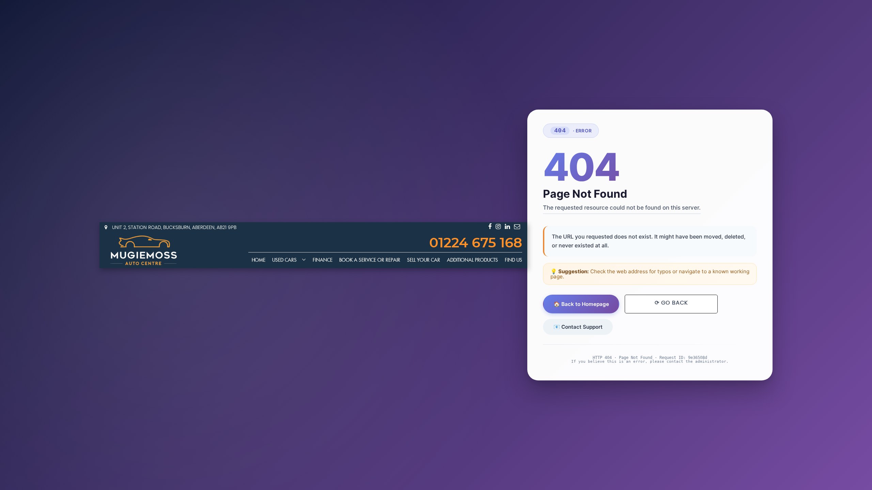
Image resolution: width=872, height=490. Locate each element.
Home (258, 260)
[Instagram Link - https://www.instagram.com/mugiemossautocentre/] (498, 226)
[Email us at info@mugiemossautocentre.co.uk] (517, 226)
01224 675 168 (475, 243)
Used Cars (284, 260)
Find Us (513, 260)
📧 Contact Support (578, 327)
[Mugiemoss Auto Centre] (144, 250)
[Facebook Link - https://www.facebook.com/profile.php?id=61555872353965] (490, 226)
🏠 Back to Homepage (581, 304)
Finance (322, 260)
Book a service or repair (369, 260)
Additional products (472, 260)
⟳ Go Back (671, 303)
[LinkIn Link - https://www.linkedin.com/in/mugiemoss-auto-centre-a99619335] (507, 226)
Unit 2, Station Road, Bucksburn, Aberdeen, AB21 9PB (173, 227)
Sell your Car (423, 260)
